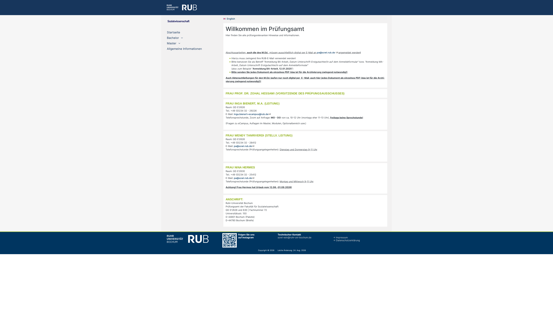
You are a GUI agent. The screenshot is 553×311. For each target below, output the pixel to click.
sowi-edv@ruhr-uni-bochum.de (294, 237)
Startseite (173, 32)
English (231, 18)
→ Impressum (340, 237)
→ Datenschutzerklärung (346, 240)
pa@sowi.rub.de (326, 52)
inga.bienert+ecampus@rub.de (251, 114)
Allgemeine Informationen (184, 49)
